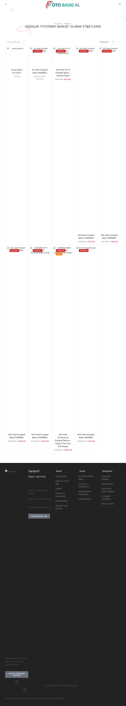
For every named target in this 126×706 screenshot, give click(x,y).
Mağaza (67, 24)
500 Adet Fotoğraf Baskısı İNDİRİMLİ (39, 436)
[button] (16, 674)
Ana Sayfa (58, 24)
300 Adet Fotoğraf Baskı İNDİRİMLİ (109, 236)
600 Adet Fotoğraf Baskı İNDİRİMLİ (86, 436)
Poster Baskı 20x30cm (17, 71)
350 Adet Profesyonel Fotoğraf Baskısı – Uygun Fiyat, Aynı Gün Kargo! (63, 440)
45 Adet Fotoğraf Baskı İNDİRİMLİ (40, 71)
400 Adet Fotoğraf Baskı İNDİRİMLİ (16, 436)
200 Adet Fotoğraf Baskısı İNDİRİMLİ (86, 236)
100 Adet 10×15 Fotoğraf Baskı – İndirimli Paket (62, 73)
